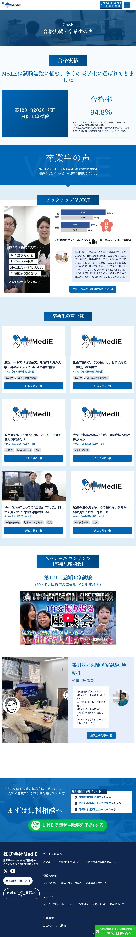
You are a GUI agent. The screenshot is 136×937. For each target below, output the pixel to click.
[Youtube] (13, 871)
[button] (127, 5)
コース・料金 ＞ (52, 854)
